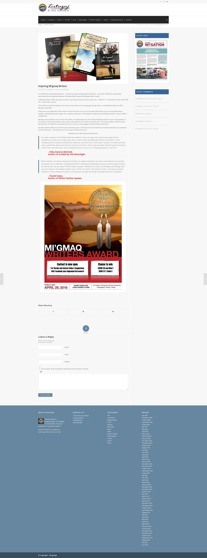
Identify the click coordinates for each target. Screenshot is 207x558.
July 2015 (145, 542)
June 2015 (145, 545)
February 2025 (146, 436)
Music (109, 429)
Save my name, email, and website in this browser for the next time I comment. (64, 369)
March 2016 (145, 524)
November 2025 (147, 418)
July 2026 (145, 415)
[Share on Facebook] (53, 311)
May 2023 (145, 478)
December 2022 (147, 487)
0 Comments (50, 89)
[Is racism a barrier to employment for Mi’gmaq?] (205, 279)
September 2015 (147, 538)
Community (111, 418)
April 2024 (145, 457)
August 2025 (146, 425)
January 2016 (146, 529)
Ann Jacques (65, 89)
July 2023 (145, 475)
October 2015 (146, 536)
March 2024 (145, 459)
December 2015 (147, 531)
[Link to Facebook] (160, 1)
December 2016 (147, 503)
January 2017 (146, 501)
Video (109, 443)
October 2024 (146, 445)
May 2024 (145, 455)
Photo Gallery (111, 436)
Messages (110, 427)
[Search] (166, 19)
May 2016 (145, 519)
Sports (109, 441)
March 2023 (145, 482)
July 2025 (145, 427)
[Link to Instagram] (163, 1)
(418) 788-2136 (77, 420)
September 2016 (147, 510)
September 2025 (147, 422)
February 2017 (146, 498)
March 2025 (145, 434)
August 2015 (146, 540)
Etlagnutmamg (112, 420)
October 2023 (146, 468)
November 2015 (147, 533)
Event (109, 422)
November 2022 (147, 489)
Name (67, 347)
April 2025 (145, 431)
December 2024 (147, 441)
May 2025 (145, 429)
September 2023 (147, 471)
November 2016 (147, 505)
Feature (109, 425)
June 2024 (145, 452)
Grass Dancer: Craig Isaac (152, 128)
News (109, 431)
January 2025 (146, 438)
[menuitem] (43, 19)
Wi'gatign (53, 555)
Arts (57, 89)
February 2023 (146, 485)
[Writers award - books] (83, 58)
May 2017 (145, 494)
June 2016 (145, 517)
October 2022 (146, 492)
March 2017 (145, 496)
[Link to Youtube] (167, 1)
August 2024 (146, 448)
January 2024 (146, 462)
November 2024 (147, 443)
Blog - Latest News (46, 24)
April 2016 (145, 522)
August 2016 (146, 512)
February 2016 (146, 526)
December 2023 (147, 464)
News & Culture (112, 434)
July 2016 (145, 515)
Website (67, 361)
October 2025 (146, 420)
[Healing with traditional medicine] (1, 279)
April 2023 (145, 480)
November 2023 (147, 466)
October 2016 (146, 508)
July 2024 (145, 450)
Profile (109, 438)
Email (67, 354)
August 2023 (146, 473)
